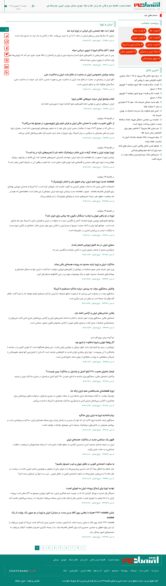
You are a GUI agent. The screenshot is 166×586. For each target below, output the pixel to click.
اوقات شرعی (86, 571)
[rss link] (7, 73)
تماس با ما (144, 571)
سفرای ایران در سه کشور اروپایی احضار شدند (92, 245)
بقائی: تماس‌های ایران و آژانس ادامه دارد (94, 313)
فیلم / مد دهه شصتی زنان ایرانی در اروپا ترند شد (90, 31)
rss (64, 571)
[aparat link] (7, 60)
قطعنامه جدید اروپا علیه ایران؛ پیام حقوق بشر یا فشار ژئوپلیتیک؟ (82, 182)
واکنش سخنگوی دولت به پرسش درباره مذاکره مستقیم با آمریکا (84, 289)
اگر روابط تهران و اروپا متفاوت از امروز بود (94, 342)
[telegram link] (7, 36)
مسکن (73, 6)
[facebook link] (7, 48)
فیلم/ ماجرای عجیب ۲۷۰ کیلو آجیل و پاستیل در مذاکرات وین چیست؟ (80, 372)
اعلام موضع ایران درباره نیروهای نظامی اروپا (93, 99)
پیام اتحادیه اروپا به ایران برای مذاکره (96, 415)
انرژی (61, 6)
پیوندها (124, 571)
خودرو (80, 6)
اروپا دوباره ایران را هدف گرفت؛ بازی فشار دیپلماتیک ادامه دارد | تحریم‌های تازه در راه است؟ (70, 153)
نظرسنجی (73, 571)
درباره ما (155, 571)
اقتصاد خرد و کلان (110, 6)
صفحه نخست (125, 6)
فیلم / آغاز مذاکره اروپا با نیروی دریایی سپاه (93, 50)
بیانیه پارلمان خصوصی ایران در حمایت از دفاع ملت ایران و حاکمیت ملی (79, 75)
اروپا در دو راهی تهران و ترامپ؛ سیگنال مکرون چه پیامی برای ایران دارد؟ (79, 216)
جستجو (115, 571)
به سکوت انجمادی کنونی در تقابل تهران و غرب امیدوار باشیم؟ (84, 464)
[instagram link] (7, 42)
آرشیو (106, 571)
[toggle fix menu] (4, 29)
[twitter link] (7, 54)
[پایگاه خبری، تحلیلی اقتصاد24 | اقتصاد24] (142, 7)
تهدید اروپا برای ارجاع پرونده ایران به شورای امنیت (90, 488)
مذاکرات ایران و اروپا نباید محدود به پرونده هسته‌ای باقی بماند (84, 264)
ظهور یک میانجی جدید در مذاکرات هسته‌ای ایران (90, 440)
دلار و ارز (97, 6)
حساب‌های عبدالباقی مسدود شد (143, 15)
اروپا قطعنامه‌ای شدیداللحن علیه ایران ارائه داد (92, 391)
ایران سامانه (20, 581)
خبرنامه (133, 571)
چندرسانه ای (52, 6)
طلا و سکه (88, 6)
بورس (67, 6)
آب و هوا (97, 571)
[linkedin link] (7, 67)
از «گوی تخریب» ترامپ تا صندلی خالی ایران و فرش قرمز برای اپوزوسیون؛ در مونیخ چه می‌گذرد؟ (68, 123)
